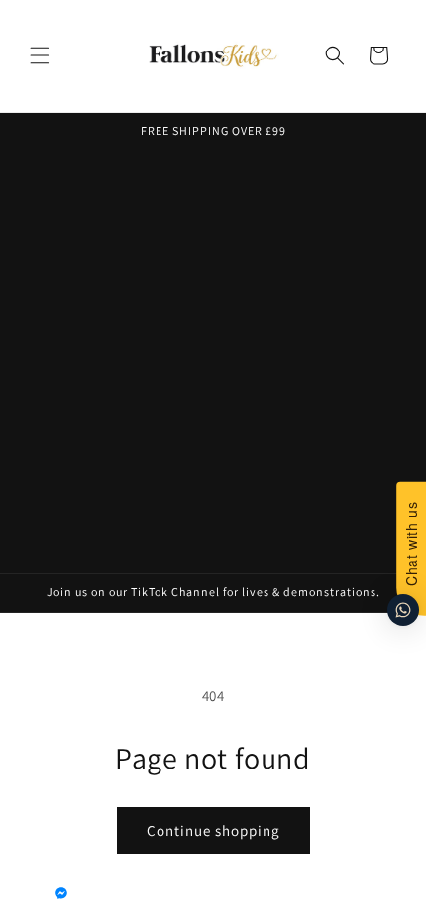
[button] (39, 55)
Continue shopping (213, 830)
